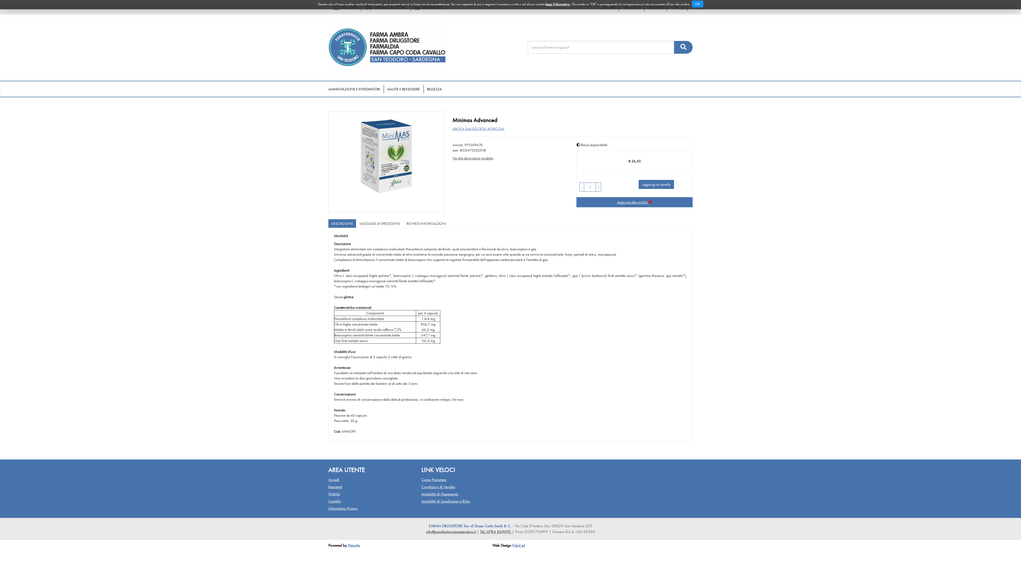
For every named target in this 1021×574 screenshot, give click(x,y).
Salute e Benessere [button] (403, 89)
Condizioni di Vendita (438, 486)
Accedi (333, 479)
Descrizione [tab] (342, 223)
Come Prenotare (433, 479)
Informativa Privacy (343, 508)
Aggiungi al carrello (656, 184)
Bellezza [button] (434, 89)
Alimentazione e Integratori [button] (354, 89)
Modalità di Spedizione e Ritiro (445, 501)
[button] (581, 187)
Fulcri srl (518, 545)
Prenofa (354, 545)
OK (697, 4)
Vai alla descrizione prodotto (473, 158)
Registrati (335, 486)
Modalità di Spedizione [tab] (379, 223)
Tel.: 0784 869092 (496, 531)
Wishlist (334, 494)
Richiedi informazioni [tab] (426, 223)
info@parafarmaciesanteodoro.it (451, 531)
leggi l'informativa (557, 4)
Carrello (334, 501)
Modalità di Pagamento (439, 494)
